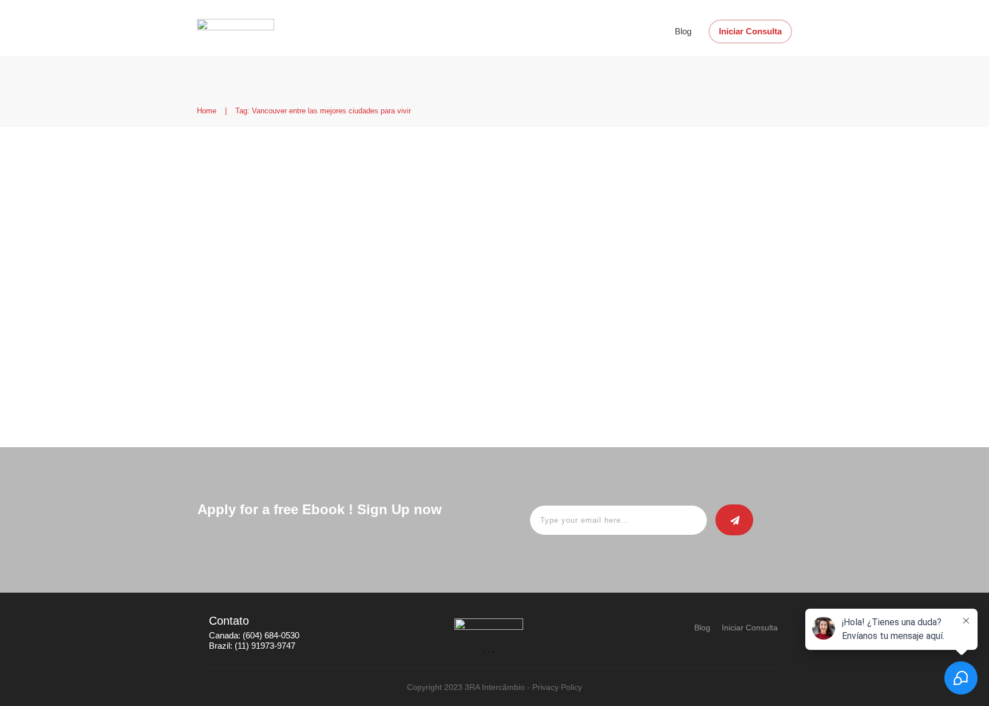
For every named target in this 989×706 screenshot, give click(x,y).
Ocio (458, 213)
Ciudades (429, 213)
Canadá (395, 213)
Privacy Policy (557, 687)
